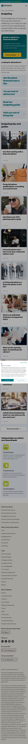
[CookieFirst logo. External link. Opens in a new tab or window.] (1, 364)
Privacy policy (23, 362)
